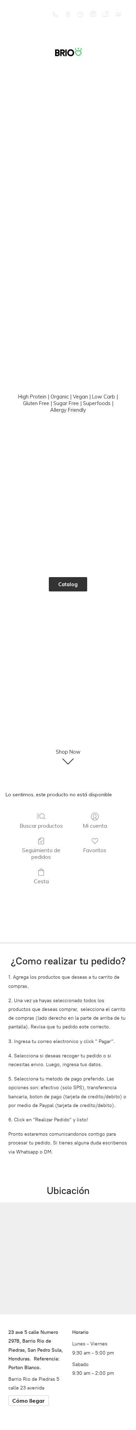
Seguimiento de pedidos (41, 853)
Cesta (41, 881)
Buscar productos (41, 825)
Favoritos (94, 850)
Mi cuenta (95, 825)
